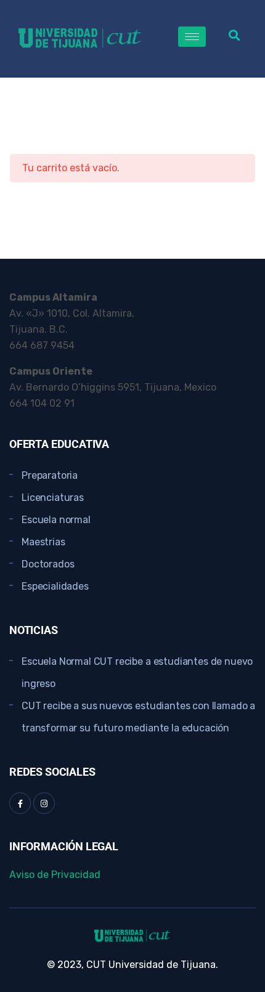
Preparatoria (50, 475)
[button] (234, 35)
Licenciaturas (53, 497)
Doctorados (48, 564)
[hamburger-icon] (192, 36)
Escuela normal (56, 520)
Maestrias (43, 542)
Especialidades (55, 586)
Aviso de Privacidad (54, 874)
